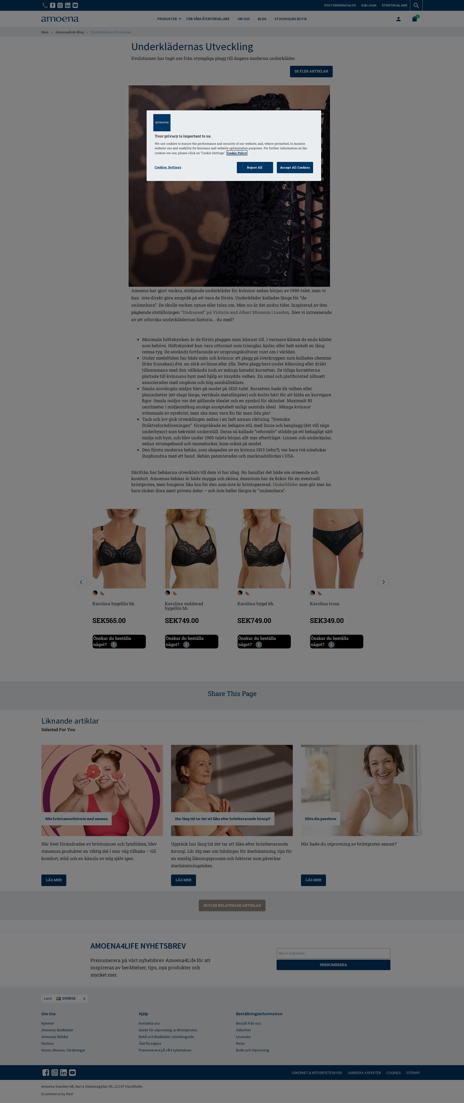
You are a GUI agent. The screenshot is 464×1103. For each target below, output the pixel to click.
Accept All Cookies (295, 167)
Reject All (255, 167)
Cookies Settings (168, 167)
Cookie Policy (237, 153)
